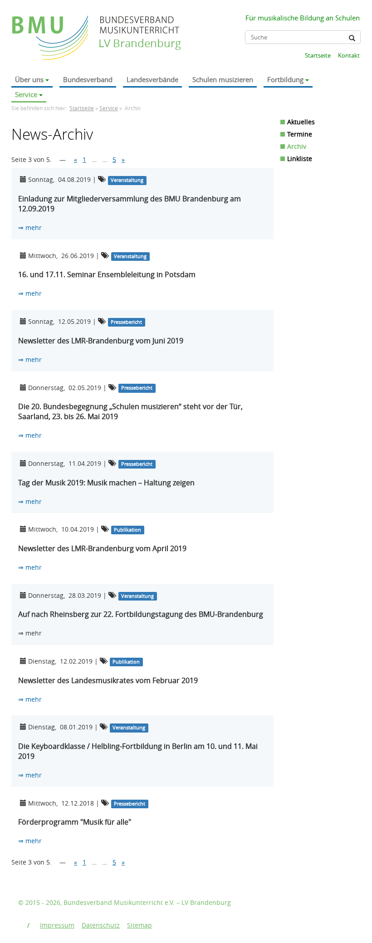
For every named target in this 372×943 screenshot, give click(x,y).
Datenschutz (101, 925)
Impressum (57, 925)
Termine (299, 134)
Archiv (296, 146)
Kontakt (349, 55)
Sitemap (139, 925)
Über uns (29, 79)
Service (26, 94)
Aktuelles (301, 121)
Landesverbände (152, 79)
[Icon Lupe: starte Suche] (352, 38)
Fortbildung (285, 79)
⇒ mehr (30, 227)
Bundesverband (88, 79)
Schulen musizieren (222, 79)
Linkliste (299, 158)
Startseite (318, 55)
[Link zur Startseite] (51, 29)
